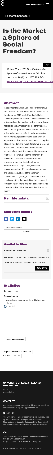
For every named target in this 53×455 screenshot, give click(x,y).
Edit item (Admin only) (11, 356)
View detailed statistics (14, 339)
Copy (46, 64)
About (5, 390)
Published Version (15, 250)
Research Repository (17, 15)
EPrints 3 (9, 420)
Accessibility (8, 392)
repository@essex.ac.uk (28, 408)
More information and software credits (31, 425)
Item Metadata (16, 198)
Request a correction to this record (17, 352)
